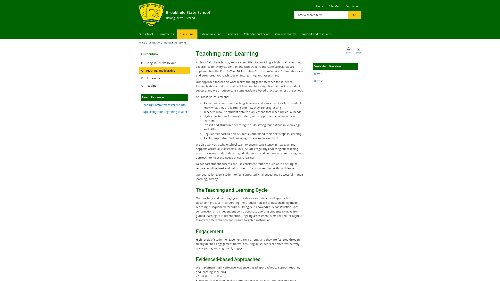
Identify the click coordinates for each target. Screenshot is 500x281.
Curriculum (154, 42)
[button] (354, 15)
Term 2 (318, 81)
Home (142, 42)
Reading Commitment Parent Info (164, 105)
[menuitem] (146, 34)
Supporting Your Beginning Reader (164, 112)
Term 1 (318, 74)
